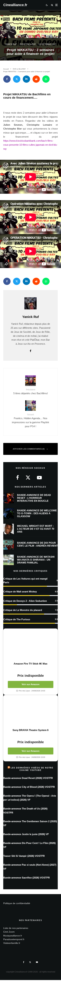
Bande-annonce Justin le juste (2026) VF (26, 834)
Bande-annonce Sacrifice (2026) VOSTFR (26, 877)
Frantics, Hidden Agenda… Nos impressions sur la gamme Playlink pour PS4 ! (30, 421)
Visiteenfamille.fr (11, 943)
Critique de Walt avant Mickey (20, 591)
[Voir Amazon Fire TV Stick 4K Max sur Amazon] (30, 645)
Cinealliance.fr (15, 5)
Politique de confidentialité (16, 903)
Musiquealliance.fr (12, 935)
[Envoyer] (36, 79)
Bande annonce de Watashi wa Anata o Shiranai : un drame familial (35, 559)
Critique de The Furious (16, 619)
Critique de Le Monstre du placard (22, 610)
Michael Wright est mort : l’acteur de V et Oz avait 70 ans (35, 529)
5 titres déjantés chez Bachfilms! (30, 392)
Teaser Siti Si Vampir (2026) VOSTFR (24, 856)
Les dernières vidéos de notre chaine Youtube (32, 769)
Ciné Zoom (9, 931)
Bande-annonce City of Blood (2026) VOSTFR (29, 786)
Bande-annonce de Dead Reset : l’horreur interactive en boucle (34, 498)
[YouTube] (37, 962)
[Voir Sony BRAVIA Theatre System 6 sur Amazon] (30, 712)
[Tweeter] (16, 79)
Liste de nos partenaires (15, 928)
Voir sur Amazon (31, 684)
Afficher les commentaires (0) (29, 449)
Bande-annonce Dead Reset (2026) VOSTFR (28, 778)
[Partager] (7, 79)
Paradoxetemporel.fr (13, 939)
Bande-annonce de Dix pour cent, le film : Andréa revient (37, 544)
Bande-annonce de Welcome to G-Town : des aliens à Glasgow (37, 513)
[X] (30, 962)
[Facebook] (24, 962)
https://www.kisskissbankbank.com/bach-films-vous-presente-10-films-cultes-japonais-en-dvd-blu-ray (30, 144)
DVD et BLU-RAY (28, 44)
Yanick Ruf (11, 44)
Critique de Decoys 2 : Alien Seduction (25, 601)
